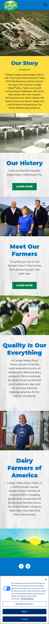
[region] (24, 600)
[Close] (46, 579)
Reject (24, 611)
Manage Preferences (24, 604)
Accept (24, 619)
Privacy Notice (27, 599)
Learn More (24, 186)
